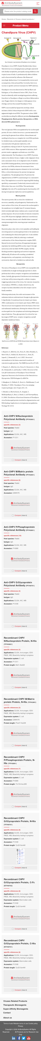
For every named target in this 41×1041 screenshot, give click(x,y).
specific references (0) (12, 480)
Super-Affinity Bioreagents (15, 1008)
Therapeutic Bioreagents (14, 1005)
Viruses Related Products (15, 1001)
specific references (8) (12, 830)
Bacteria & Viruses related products (20, 19)
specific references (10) (12, 535)
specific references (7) (12, 768)
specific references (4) (12, 591)
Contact (7, 1012)
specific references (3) (12, 425)
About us (7, 1017)
